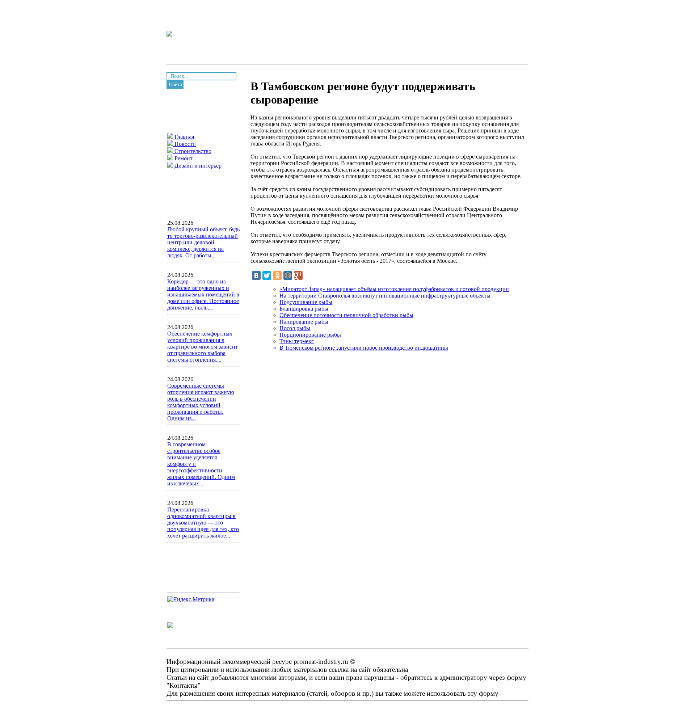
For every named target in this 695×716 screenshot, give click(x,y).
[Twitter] (266, 275)
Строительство (192, 151)
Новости (184, 144)
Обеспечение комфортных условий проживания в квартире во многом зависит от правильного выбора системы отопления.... (202, 346)
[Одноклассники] (277, 275)
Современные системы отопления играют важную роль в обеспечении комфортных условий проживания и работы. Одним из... (200, 402)
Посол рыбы (294, 328)
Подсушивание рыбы (305, 302)
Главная (183, 137)
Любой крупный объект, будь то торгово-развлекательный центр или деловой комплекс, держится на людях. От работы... (203, 242)
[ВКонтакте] (256, 275)
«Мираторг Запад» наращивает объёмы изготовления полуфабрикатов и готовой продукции (394, 289)
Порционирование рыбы (310, 335)
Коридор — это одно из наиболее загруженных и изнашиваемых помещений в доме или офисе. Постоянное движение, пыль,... (203, 294)
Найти (175, 84)
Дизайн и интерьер (197, 166)
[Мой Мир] (287, 275)
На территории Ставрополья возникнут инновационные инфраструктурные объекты (384, 295)
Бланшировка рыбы (303, 309)
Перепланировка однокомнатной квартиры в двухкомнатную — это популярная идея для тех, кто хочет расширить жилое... (203, 522)
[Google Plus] (298, 275)
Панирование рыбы (303, 322)
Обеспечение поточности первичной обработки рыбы (346, 315)
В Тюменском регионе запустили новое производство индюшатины (363, 348)
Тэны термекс (296, 341)
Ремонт (183, 158)
